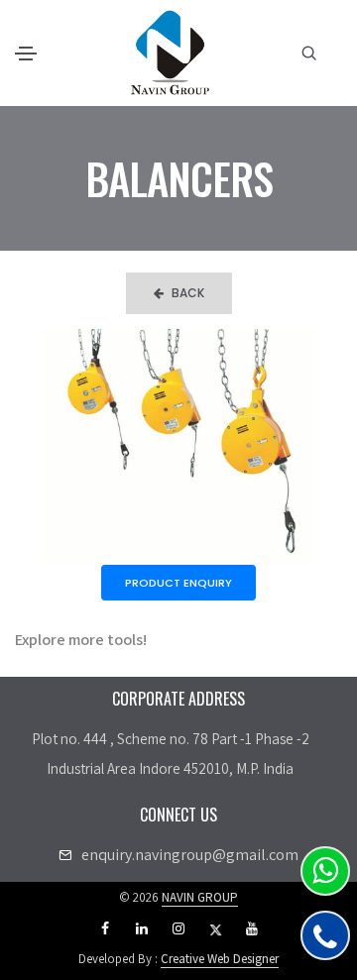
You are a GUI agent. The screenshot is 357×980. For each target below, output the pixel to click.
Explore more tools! (81, 639)
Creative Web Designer (220, 958)
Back (188, 292)
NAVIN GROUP (200, 897)
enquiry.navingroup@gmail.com (189, 854)
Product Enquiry (178, 583)
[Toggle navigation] (26, 53)
